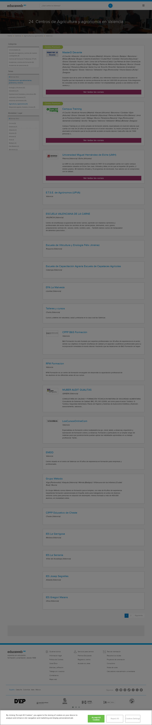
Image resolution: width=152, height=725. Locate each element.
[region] (76, 717)
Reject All (115, 719)
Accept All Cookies (96, 718)
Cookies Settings (133, 719)
